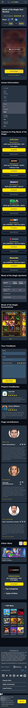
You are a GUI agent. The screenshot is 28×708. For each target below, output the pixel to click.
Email (4, 357)
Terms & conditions (14, 75)
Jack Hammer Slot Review (6, 625)
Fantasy (15, 556)
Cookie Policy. (4, 706)
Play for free (14, 552)
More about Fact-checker (8, 536)
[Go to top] (25, 705)
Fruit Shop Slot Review (20, 634)
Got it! (22, 701)
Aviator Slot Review (20, 616)
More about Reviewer (7, 499)
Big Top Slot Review (13, 634)
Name (4, 350)
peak (14, 2)
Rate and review (7, 363)
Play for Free (15, 49)
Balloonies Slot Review (6, 616)
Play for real (14, 71)
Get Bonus (14, 149)
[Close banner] (0, 694)
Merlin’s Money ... (7, 560)
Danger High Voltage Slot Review (6, 634)
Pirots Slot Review (13, 616)
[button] (24, 323)
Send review (9, 380)
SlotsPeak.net (14, 650)
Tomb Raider (20, 625)
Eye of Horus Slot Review (13, 625)
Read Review (14, 154)
